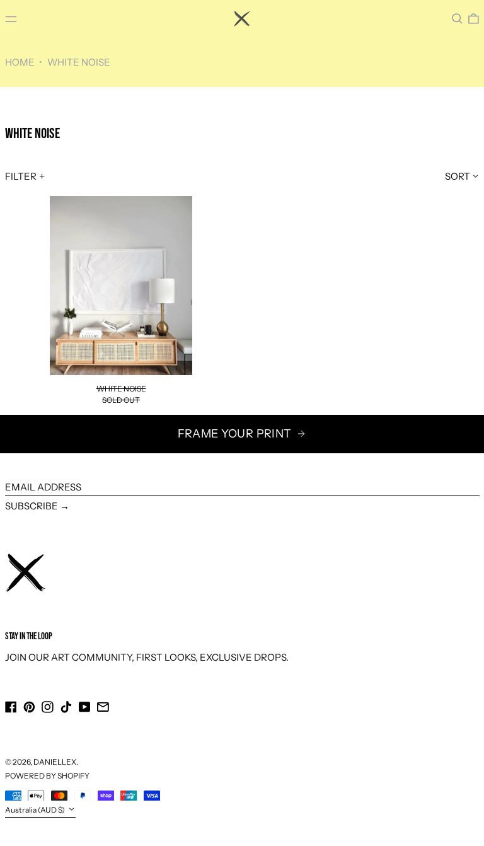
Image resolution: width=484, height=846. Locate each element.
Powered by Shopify (47, 775)
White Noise (78, 62)
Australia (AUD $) (35, 809)
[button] (457, 19)
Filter (21, 176)
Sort (457, 176)
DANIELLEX (54, 762)
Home (20, 62)
